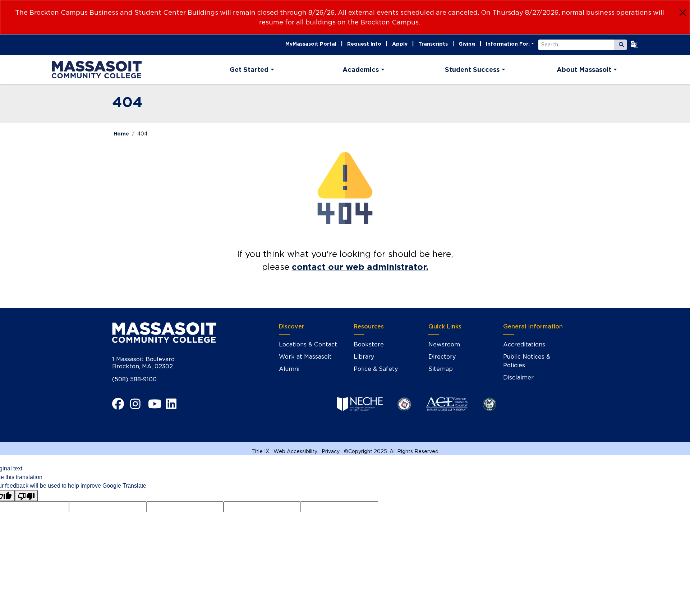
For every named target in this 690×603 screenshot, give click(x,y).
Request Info (364, 44)
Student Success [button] (472, 69)
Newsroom (444, 344)
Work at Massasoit (305, 356)
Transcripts (433, 44)
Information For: (508, 44)
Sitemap (440, 368)
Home (121, 134)
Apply (400, 44)
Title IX (260, 451)
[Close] (682, 12)
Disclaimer (518, 377)
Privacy (331, 451)
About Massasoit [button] (584, 69)
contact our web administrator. (360, 267)
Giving (467, 44)
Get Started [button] (249, 69)
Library (364, 356)
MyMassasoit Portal (310, 44)
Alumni (289, 368)
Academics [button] (360, 69)
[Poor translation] (26, 495)
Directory (442, 356)
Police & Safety (376, 368)
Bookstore (369, 344)
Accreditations (524, 344)
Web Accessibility (295, 451)
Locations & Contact (308, 344)
